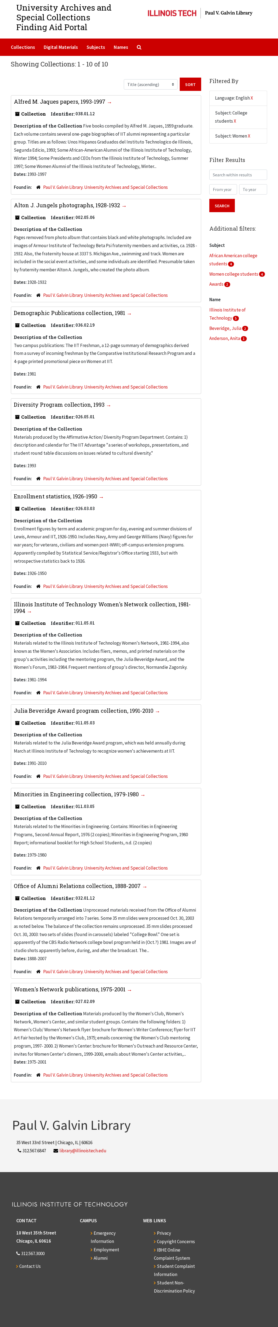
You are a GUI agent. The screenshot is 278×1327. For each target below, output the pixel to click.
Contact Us (30, 1266)
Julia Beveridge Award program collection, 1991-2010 (84, 710)
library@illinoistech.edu (82, 1151)
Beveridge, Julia (225, 328)
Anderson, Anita (225, 338)
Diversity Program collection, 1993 (60, 404)
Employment (106, 1250)
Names (121, 47)
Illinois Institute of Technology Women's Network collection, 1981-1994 (102, 607)
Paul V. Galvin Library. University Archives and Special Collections (105, 187)
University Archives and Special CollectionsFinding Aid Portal (64, 17)
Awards (216, 284)
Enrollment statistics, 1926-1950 (56, 496)
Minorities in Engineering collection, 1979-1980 (77, 794)
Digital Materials (61, 47)
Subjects (96, 47)
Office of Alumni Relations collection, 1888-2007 (78, 885)
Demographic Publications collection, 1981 (70, 312)
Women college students (234, 274)
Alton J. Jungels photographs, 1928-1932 (67, 205)
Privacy (164, 1233)
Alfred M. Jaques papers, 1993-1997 (60, 101)
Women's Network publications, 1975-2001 (70, 989)
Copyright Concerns (176, 1242)
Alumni (101, 1258)
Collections (23, 47)
